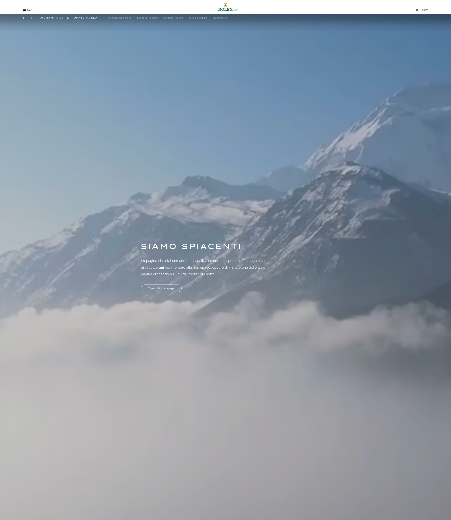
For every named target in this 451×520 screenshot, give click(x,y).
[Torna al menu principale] (24, 18)
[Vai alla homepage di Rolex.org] (225, 7)
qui (161, 267)
